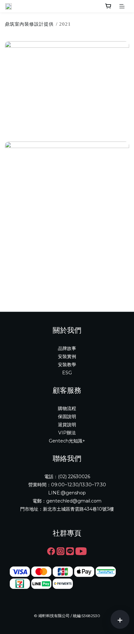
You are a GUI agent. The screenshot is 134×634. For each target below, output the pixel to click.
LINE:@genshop (67, 493)
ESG (67, 373)
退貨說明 (67, 425)
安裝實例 (67, 356)
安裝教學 (67, 364)
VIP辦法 (67, 433)
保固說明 (67, 416)
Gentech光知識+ (67, 441)
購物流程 (67, 408)
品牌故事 (67, 348)
